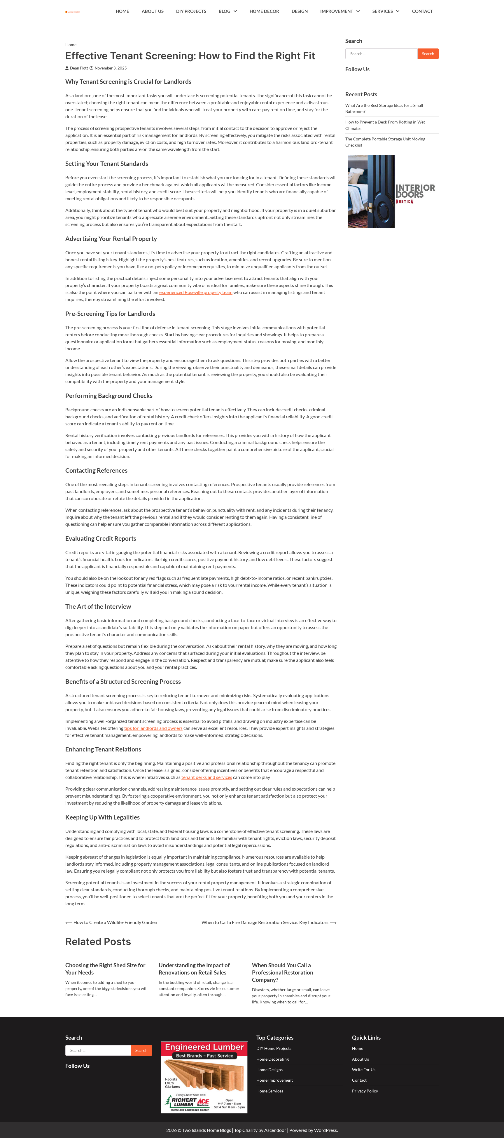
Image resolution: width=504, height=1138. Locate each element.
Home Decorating (272, 1059)
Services (382, 11)
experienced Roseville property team (195, 292)
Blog (224, 11)
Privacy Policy (365, 1090)
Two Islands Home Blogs (206, 1130)
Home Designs (269, 1069)
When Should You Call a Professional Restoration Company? (282, 972)
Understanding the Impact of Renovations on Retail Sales (194, 969)
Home (122, 11)
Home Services (269, 1090)
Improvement (336, 11)
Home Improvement (274, 1080)
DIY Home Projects (273, 1048)
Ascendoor (275, 1130)
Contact (422, 11)
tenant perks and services (206, 777)
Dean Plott (79, 68)
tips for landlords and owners (153, 728)
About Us (153, 11)
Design (300, 11)
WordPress (325, 1130)
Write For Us (363, 1069)
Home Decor (264, 11)
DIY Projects (191, 11)
